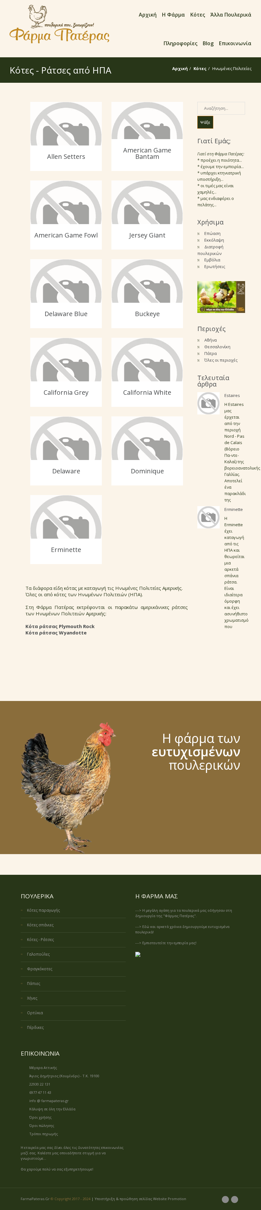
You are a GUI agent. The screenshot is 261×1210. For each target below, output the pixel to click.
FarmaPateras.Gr (35, 1198)
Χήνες (32, 998)
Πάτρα (210, 353)
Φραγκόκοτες (39, 969)
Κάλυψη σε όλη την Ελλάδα (52, 1109)
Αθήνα (210, 340)
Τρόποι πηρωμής (43, 1133)
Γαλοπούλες (38, 954)
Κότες (197, 14)
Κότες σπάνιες (40, 925)
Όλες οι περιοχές (220, 360)
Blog (208, 43)
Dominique (147, 471)
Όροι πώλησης (41, 1125)
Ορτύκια (35, 1012)
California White (147, 392)
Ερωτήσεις (214, 266)
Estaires (232, 395)
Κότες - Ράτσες (40, 939)
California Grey (66, 392)
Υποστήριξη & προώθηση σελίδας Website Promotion (140, 1198)
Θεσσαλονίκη (217, 347)
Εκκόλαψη (214, 240)
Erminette (66, 549)
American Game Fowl (66, 235)
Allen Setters (66, 156)
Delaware (66, 471)
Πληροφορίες (180, 43)
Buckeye (147, 313)
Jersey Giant (147, 235)
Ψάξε (205, 122)
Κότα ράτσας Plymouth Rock (60, 626)
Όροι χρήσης (40, 1117)
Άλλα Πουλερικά (230, 14)
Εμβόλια (212, 260)
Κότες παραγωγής (43, 910)
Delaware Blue (66, 313)
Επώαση (212, 233)
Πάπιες (33, 983)
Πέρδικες (35, 1027)
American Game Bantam (147, 153)
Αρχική (148, 14)
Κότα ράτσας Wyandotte (56, 632)
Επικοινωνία (235, 43)
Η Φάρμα (173, 14)
